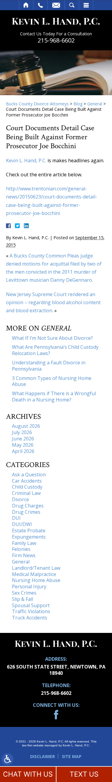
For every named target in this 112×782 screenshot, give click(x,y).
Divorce (20, 499)
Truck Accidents (29, 617)
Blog (77, 104)
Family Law (24, 543)
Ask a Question (29, 474)
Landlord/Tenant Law (36, 568)
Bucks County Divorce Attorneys (37, 104)
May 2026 (22, 445)
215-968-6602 (56, 40)
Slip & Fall (22, 599)
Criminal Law (26, 493)
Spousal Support (31, 605)
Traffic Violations (31, 611)
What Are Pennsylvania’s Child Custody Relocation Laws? (55, 350)
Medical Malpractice (34, 574)
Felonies (21, 549)
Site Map (72, 756)
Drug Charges (28, 505)
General (94, 104)
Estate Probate (28, 530)
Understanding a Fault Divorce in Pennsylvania (48, 365)
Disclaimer (42, 756)
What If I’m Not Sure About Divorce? (52, 338)
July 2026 (22, 432)
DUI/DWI (22, 524)
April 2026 (23, 451)
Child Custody (27, 487)
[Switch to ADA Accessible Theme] (7, 759)
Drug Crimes (26, 512)
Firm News (24, 555)
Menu (86, 5)
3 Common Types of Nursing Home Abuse (51, 381)
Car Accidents (27, 481)
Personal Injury (29, 586)
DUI (16, 518)
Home (26, 5)
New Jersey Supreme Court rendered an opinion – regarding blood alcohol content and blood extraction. (53, 302)
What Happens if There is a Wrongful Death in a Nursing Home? (54, 396)
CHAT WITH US (28, 774)
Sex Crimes (24, 592)
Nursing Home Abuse (36, 580)
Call (40, 5)
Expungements (29, 537)
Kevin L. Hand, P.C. (26, 160)
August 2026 (26, 426)
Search (72, 5)
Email (56, 5)
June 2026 (23, 438)
